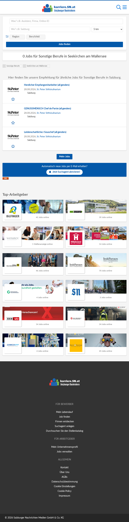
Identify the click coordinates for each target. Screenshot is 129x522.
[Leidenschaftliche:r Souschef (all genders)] (13, 137)
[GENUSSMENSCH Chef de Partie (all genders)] (13, 113)
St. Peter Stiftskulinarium (49, 89)
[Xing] (65, 394)
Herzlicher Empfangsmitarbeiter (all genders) (47, 85)
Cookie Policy (64, 491)
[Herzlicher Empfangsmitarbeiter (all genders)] (13, 89)
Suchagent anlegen (64, 426)
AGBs (64, 477)
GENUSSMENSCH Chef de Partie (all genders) (47, 108)
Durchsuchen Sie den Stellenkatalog (64, 431)
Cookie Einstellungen (64, 486)
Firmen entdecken (64, 421)
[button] (8, 36)
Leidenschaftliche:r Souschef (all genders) (45, 132)
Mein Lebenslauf (64, 412)
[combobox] (66, 21)
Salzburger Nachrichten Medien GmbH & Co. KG (39, 518)
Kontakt (64, 467)
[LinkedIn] (70, 394)
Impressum (64, 496)
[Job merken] (13, 99)
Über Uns (64, 472)
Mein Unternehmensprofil (64, 447)
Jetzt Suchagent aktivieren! (66, 172)
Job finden (64, 417)
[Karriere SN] (58, 7)
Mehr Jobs (64, 156)
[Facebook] (59, 394)
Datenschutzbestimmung (65, 482)
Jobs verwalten (64, 452)
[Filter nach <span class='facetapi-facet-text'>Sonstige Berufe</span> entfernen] (4, 66)
